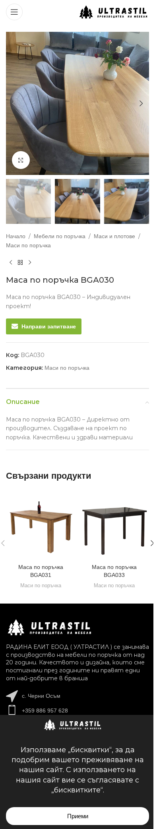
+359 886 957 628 (45, 710)
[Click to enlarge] (21, 160)
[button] (14, 103)
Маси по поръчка (28, 245)
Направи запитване (48, 326)
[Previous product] (10, 262)
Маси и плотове (114, 236)
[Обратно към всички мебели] (20, 262)
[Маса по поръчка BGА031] (41, 525)
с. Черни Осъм (41, 696)
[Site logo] (113, 11)
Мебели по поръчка (59, 236)
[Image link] (49, 627)
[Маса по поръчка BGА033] (114, 525)
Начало (15, 236)
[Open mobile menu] (14, 12)
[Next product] (30, 262)
